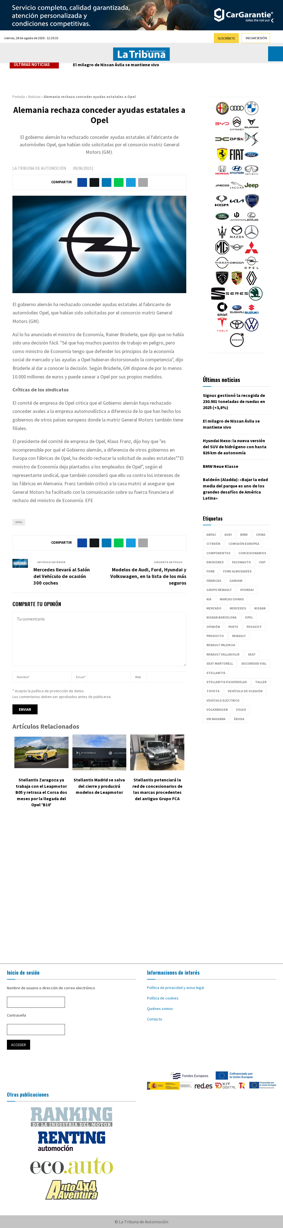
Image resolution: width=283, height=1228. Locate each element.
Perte (233, 627)
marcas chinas (232, 599)
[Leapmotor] (237, 221)
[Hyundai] (237, 175)
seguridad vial (253, 663)
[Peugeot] (222, 283)
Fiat (262, 562)
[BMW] (251, 113)
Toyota (212, 691)
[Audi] (237, 113)
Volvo (241, 709)
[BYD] (222, 129)
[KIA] (236, 206)
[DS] (251, 144)
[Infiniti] (251, 175)
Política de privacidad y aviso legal (175, 987)
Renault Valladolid (223, 654)
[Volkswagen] (251, 330)
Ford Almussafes (237, 571)
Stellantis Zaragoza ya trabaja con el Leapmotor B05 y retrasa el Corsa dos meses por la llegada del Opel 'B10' (41, 792)
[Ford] (251, 160)
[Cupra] (251, 129)
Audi (228, 534)
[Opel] (251, 268)
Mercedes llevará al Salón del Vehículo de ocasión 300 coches (61, 576)
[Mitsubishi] (251, 252)
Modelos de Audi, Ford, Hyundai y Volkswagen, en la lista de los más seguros (148, 576)
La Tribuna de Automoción (39, 168)
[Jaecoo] (222, 191)
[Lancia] (252, 206)
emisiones (215, 562)
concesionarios (252, 553)
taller (260, 682)
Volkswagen (217, 709)
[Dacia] (222, 144)
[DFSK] (237, 144)
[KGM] (222, 206)
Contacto (154, 1019)
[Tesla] (222, 330)
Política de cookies (163, 998)
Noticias (34, 96)
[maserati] (222, 237)
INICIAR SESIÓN (256, 38)
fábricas (213, 581)
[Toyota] (237, 330)
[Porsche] (237, 283)
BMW (244, 534)
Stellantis (215, 673)
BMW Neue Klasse (220, 466)
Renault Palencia (220, 645)
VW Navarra (216, 719)
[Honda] (222, 175)
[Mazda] (237, 237)
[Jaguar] (237, 191)
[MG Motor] (222, 252)
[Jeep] (251, 191)
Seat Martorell (219, 663)
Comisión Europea (244, 544)
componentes (218, 553)
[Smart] (222, 314)
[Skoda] (256, 299)
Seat (252, 654)
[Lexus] (251, 221)
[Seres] (237, 299)
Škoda (239, 719)
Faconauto (241, 562)
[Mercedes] (251, 237)
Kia (208, 599)
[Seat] (218, 299)
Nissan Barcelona (221, 617)
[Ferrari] (222, 160)
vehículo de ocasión (245, 691)
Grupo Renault (219, 590)
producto (215, 636)
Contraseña (16, 1015)
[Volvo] (237, 345)
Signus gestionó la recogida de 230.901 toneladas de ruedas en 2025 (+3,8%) (234, 401)
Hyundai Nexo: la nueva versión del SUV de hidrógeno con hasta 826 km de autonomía (158, 64)
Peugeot (254, 627)
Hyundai (247, 590)
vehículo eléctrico (223, 700)
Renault (239, 636)
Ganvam (235, 581)
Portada (18, 96)
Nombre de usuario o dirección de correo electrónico (51, 987)
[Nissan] (222, 268)
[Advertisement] (141, 886)
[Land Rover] (222, 221)
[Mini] (237, 252)
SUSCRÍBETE (226, 38)
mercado (213, 608)
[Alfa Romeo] (222, 113)
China (260, 534)
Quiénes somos (160, 1008)
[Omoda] (237, 268)
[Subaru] (237, 314)
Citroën (213, 544)
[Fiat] (237, 160)
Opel (18, 522)
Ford (210, 571)
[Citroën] (237, 129)
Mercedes (238, 608)
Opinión (213, 627)
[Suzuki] (251, 314)
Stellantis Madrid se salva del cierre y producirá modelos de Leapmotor (99, 786)
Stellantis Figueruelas (226, 682)
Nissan (260, 608)
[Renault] (251, 283)
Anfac (211, 534)
